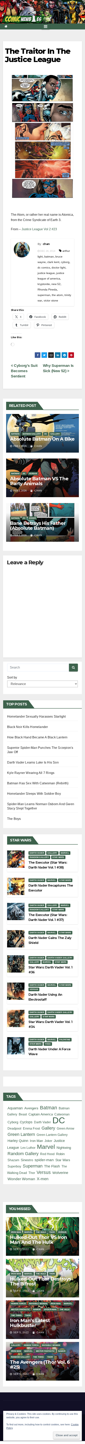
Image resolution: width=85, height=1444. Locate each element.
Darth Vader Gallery (59, 958)
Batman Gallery (32, 434)
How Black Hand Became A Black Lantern (37, 737)
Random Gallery (39, 857)
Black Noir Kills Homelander (27, 727)
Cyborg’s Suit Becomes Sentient (24, 371)
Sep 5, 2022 (21, 1332)
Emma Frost (31, 1128)
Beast (23, 1114)
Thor (31, 1173)
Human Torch (18, 1303)
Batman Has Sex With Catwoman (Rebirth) (38, 783)
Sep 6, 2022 (21, 1291)
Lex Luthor (28, 1147)
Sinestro (27, 1160)
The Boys (14, 818)
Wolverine (60, 1173)
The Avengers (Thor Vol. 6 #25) (40, 1364)
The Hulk (41, 1232)
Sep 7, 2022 (21, 1249)
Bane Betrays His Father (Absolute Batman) (37, 525)
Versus (33, 473)
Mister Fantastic (20, 1309)
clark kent (53, 262)
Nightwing (64, 1148)
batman (49, 256)
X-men (42, 1179)
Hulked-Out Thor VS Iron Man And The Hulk (38, 1239)
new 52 (55, 284)
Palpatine (64, 1039)
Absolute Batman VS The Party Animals (39, 481)
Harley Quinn (18, 1141)
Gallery (55, 434)
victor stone (51, 300)
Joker (32, 518)
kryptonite (44, 284)
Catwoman (62, 1114)
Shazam (13, 1160)
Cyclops (26, 1122)
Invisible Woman (38, 1303)
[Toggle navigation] (45, 26)
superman (44, 295)
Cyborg (13, 1122)
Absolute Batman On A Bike (42, 439)
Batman (15, 434)
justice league (46, 273)
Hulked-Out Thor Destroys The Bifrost (40, 1281)
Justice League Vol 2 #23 (39, 229)
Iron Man (36, 1141)
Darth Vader (37, 853)
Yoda (48, 1044)
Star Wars (58, 857)
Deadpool (14, 1128)
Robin (60, 1154)
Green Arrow (65, 1128)
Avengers (31, 1108)
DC (45, 434)
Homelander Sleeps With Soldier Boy (34, 793)
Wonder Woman (21, 1179)
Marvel (65, 853)
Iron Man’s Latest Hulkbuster (30, 1323)
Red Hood (47, 1154)
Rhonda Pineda (47, 289)
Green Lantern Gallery (52, 1134)
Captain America (40, 1114)
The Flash (52, 1166)
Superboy (14, 1166)
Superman (32, 1166)
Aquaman (15, 1108)
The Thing (16, 1315)
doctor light (58, 267)
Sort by (12, 677)
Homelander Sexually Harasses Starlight (36, 716)
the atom (57, 295)
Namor (37, 1309)
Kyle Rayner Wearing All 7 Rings (30, 773)
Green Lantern (21, 1134)
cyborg (65, 262)
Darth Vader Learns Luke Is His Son (33, 762)
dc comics (44, 267)
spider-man (44, 1160)
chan (46, 244)
